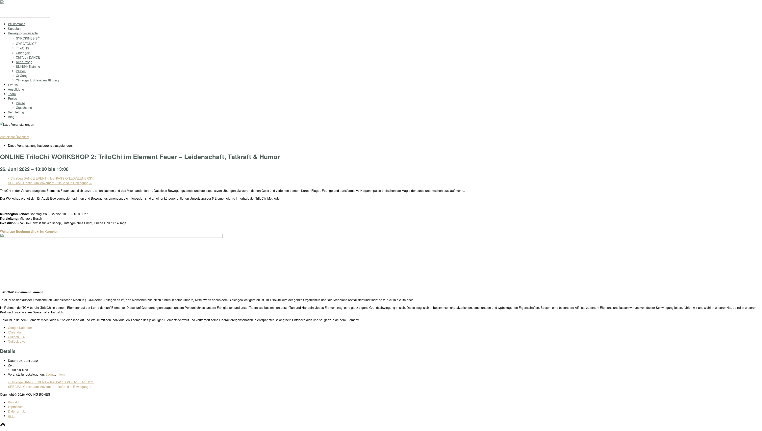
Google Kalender (20, 327)
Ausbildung (16, 89)
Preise (12, 98)
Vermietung (16, 112)
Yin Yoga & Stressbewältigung (37, 80)
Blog (11, 116)
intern (61, 374)
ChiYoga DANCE (28, 57)
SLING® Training (28, 66)
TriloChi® (22, 48)
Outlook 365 (16, 336)
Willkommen (16, 24)
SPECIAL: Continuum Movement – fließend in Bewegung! (50, 183)
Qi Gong (22, 75)
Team (12, 94)
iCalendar (15, 332)
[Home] (25, 16)
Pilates (21, 71)
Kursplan (14, 28)
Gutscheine (24, 107)
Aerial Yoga (24, 62)
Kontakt (13, 402)
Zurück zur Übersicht (14, 137)
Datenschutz (17, 411)
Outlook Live (17, 341)
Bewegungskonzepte (23, 33)
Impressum (15, 406)
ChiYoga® (23, 52)
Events (13, 84)
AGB (11, 416)
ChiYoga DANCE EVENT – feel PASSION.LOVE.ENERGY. (51, 178)
